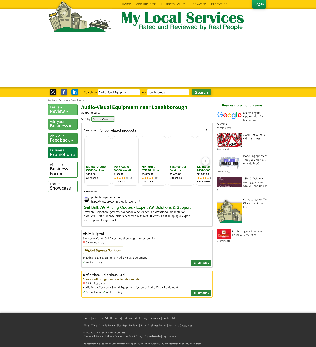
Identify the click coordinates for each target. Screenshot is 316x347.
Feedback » (61, 138)
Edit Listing (140, 318)
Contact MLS (170, 318)
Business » (60, 124)
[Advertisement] (158, 59)
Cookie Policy (107, 325)
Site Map (122, 325)
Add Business (113, 318)
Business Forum (59, 169)
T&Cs (94, 325)
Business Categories (180, 325)
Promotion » (62, 152)
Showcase (60, 186)
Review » (59, 109)
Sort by (85, 119)
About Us (97, 318)
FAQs (86, 325)
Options (127, 318)
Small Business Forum (153, 325)
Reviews (134, 325)
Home (87, 318)
